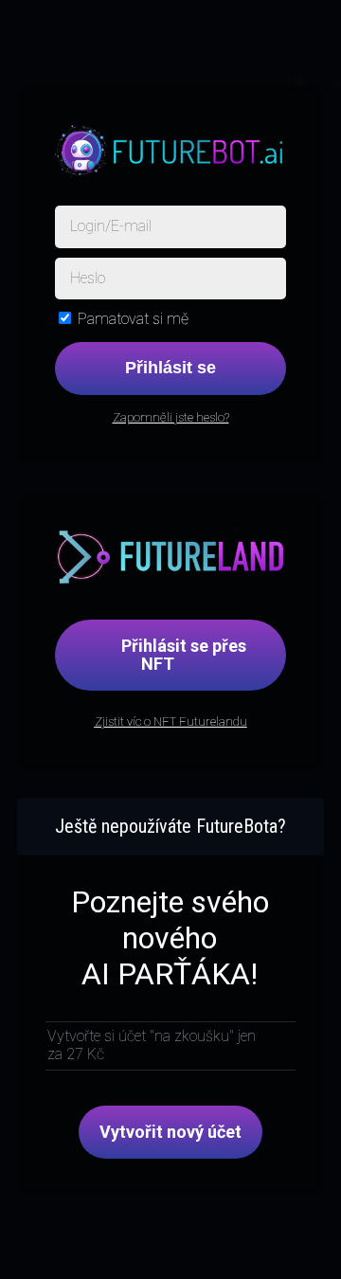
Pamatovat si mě (133, 319)
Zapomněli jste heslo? (171, 417)
